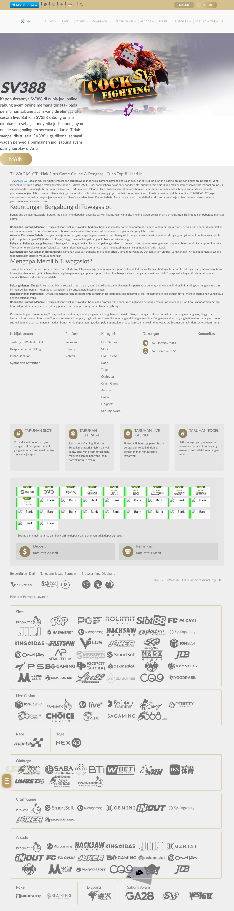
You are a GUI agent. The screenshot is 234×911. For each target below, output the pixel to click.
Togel (81, 21)
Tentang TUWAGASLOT (26, 342)
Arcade (146, 21)
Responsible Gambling (25, 349)
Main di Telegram (26, 5)
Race (65, 21)
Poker (163, 21)
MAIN (16, 159)
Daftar (207, 5)
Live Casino (109, 356)
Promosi (71, 342)
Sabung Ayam (205, 21)
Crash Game (124, 21)
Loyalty (70, 349)
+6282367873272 (163, 351)
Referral (70, 356)
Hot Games (109, 342)
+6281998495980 (163, 343)
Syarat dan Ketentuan (25, 363)
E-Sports (182, 21)
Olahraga (100, 21)
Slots (104, 349)
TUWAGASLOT (19, 180)
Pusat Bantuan (20, 356)
